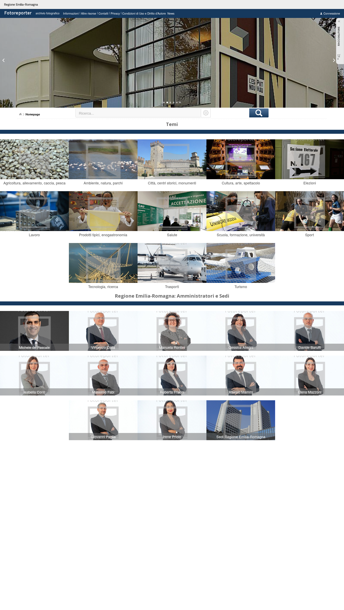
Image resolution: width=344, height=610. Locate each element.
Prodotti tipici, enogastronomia (103, 234)
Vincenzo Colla (103, 347)
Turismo (241, 286)
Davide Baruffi (309, 347)
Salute (172, 234)
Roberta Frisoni (172, 392)
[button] (164, 102)
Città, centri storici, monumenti (172, 182)
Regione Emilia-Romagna (21, 4)
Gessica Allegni (241, 347)
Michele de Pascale (34, 347)
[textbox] (138, 113)
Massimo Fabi (103, 392)
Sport (309, 234)
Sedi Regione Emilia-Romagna (240, 436)
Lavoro (34, 234)
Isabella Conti (34, 392)
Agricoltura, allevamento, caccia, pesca (34, 182)
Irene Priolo (172, 436)
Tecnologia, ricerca (103, 286)
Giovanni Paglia (103, 436)
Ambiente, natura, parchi (103, 182)
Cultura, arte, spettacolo (241, 182)
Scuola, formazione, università (241, 234)
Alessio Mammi (241, 392)
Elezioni (309, 182)
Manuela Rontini (172, 347)
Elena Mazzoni (309, 392)
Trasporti (172, 286)
